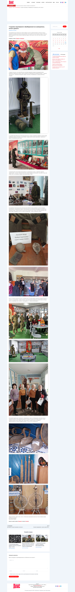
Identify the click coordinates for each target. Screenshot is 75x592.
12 (57, 40)
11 (55, 40)
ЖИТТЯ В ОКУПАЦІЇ (12, 548)
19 (57, 42)
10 (53, 40)
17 (53, 42)
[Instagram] (62, 2)
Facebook (20, 521)
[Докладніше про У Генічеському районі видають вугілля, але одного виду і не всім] (15, 538)
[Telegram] (65, 2)
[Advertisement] (37, 14)
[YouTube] (64, 2)
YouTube (27, 521)
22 (63, 42)
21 (61, 42)
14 (61, 40)
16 (65, 40)
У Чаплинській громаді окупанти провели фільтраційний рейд (40, 544)
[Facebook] (60, 2)
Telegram (17, 38)
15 (63, 40)
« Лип (59, 48)
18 (55, 42)
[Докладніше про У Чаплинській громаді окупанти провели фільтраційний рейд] (42, 538)
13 (59, 40)
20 (59, 42)
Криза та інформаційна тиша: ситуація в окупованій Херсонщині (26, 5)
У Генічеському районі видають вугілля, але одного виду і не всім (15, 545)
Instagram (22, 38)
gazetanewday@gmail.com (38, 585)
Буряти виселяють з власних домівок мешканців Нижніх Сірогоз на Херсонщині (28, 545)
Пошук (64, 26)
